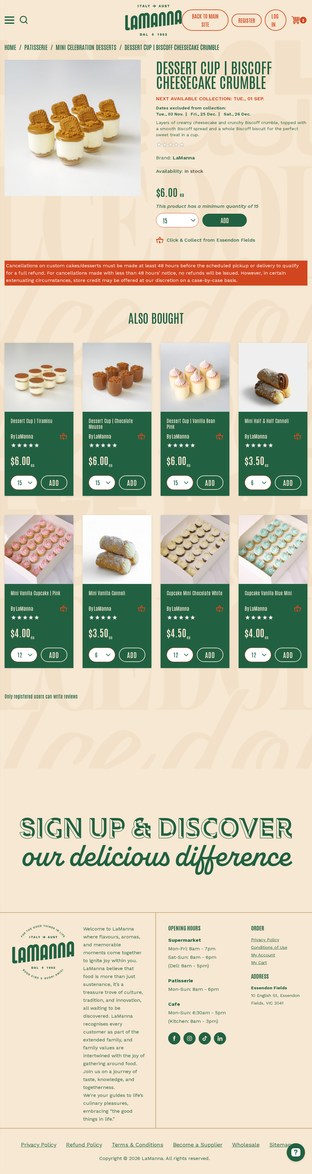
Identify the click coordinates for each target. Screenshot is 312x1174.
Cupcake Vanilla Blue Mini (268, 593)
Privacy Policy (265, 939)
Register (246, 20)
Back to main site (205, 20)
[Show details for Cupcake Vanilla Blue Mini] (273, 549)
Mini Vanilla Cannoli (107, 593)
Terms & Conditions (137, 1144)
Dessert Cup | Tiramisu (31, 421)
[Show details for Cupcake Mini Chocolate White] (195, 549)
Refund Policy (84, 1144)
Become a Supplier (197, 1144)
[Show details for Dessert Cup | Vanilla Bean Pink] (195, 377)
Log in (274, 20)
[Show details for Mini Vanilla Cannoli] (117, 549)
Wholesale (246, 1144)
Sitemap (280, 1144)
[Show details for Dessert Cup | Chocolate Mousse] (117, 377)
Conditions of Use (269, 947)
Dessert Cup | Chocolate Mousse (111, 423)
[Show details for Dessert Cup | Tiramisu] (39, 377)
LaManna (184, 158)
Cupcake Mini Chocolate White (194, 593)
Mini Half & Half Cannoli (267, 421)
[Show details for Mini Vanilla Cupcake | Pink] (39, 549)
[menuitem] (275, 940)
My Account (263, 954)
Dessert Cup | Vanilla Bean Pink (191, 423)
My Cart (259, 962)
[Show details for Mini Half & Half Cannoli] (273, 377)
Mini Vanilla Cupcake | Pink (35, 593)
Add (225, 220)
